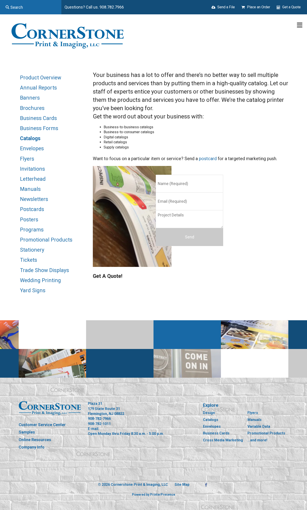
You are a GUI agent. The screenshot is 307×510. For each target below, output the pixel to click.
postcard (208, 158)
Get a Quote (291, 7)
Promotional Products (46, 240)
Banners (30, 98)
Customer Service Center (42, 424)
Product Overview (40, 78)
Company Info (31, 447)
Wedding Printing (40, 280)
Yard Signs (32, 291)
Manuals (30, 189)
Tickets (28, 260)
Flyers (27, 159)
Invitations (32, 169)
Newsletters (34, 199)
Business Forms (39, 128)
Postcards (32, 209)
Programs (32, 230)
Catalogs (30, 138)
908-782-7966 (99, 418)
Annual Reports (38, 88)
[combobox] (30, 7)
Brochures (32, 108)
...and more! (257, 440)
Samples (27, 432)
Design (209, 413)
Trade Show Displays (44, 270)
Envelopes (32, 149)
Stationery (32, 250)
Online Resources (35, 439)
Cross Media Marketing (223, 440)
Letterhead (33, 179)
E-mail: (93, 429)
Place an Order (258, 7)
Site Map (182, 484)
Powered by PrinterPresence (153, 494)
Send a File (226, 7)
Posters (29, 220)
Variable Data (258, 426)
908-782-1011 (99, 424)
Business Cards (38, 118)
